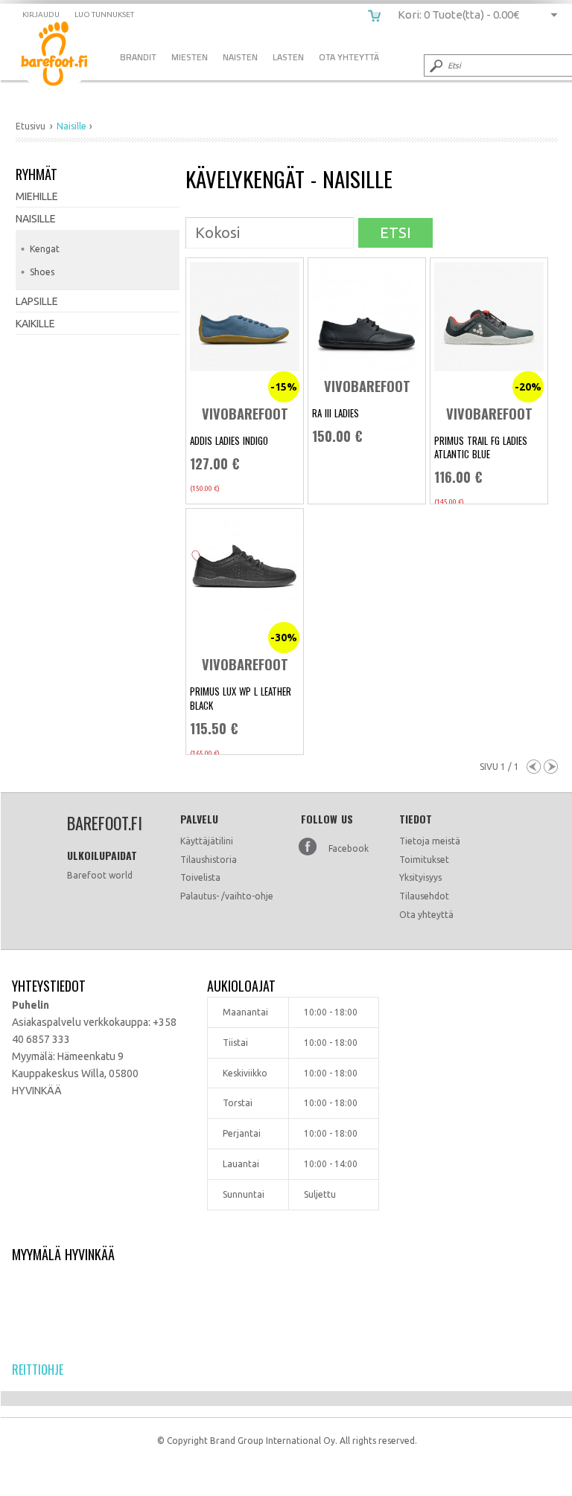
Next (551, 767)
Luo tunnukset (104, 14)
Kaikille (35, 324)
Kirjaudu (41, 14)
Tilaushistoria (208, 859)
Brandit (138, 57)
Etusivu (30, 126)
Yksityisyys (420, 877)
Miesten (189, 57)
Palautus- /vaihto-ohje (226, 896)
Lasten (288, 57)
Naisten (240, 57)
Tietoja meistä (429, 841)
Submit (435, 65)
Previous (534, 767)
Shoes (42, 272)
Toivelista (200, 877)
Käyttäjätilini (206, 841)
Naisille (36, 219)
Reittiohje (37, 1369)
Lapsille (37, 301)
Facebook (348, 848)
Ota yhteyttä (426, 914)
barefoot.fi (65, 56)
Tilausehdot (424, 896)
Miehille (37, 196)
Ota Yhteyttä (349, 57)
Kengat (45, 249)
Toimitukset (424, 859)
